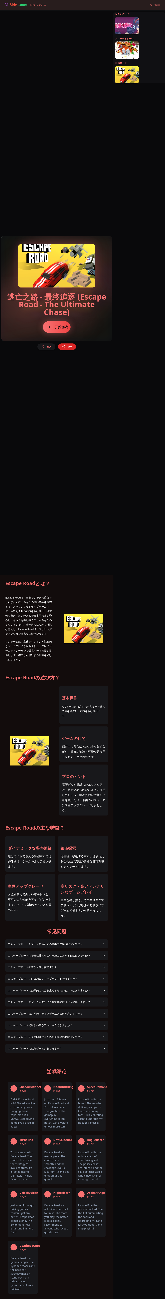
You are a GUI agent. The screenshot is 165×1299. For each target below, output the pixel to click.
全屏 (49, 346)
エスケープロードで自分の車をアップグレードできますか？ (43, 979)
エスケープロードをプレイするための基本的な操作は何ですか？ (45, 944)
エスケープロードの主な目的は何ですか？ (32, 967)
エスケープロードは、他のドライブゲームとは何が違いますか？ (45, 1013)
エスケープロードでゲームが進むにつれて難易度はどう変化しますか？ (49, 1002)
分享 (70, 346)
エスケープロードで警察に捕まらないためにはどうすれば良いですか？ (49, 955)
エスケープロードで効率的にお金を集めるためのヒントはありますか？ (49, 990)
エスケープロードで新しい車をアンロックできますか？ (40, 1025)
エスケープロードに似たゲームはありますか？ (35, 1048)
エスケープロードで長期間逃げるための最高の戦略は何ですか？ (45, 1037)
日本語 (157, 5)
